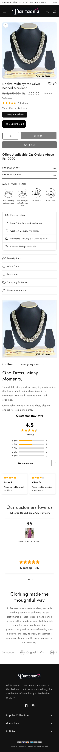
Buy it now (29, 145)
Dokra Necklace (15, 114)
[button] (4, 11)
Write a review (25, 463)
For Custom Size (14, 124)
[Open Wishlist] (49, 83)
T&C (55, 168)
